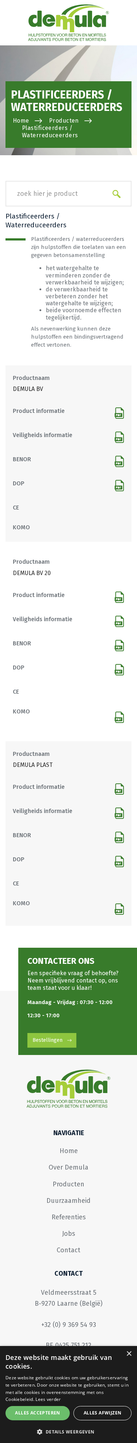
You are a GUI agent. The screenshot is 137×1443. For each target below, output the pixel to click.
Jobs (68, 1233)
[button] (68, 1431)
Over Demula (68, 1167)
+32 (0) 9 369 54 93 (68, 1325)
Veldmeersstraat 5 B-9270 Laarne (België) (69, 1298)
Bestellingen (47, 1040)
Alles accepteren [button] (37, 1413)
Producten (64, 120)
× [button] (129, 1354)
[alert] (68, 1394)
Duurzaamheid (68, 1200)
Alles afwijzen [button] (103, 1413)
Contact (68, 1250)
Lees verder (48, 1399)
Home (21, 120)
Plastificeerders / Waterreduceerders (50, 131)
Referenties (69, 1217)
